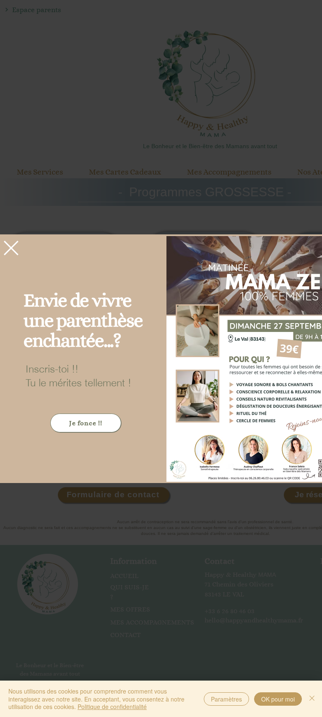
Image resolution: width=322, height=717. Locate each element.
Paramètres (226, 699)
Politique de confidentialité (112, 706)
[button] (11, 248)
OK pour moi (278, 699)
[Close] (312, 698)
